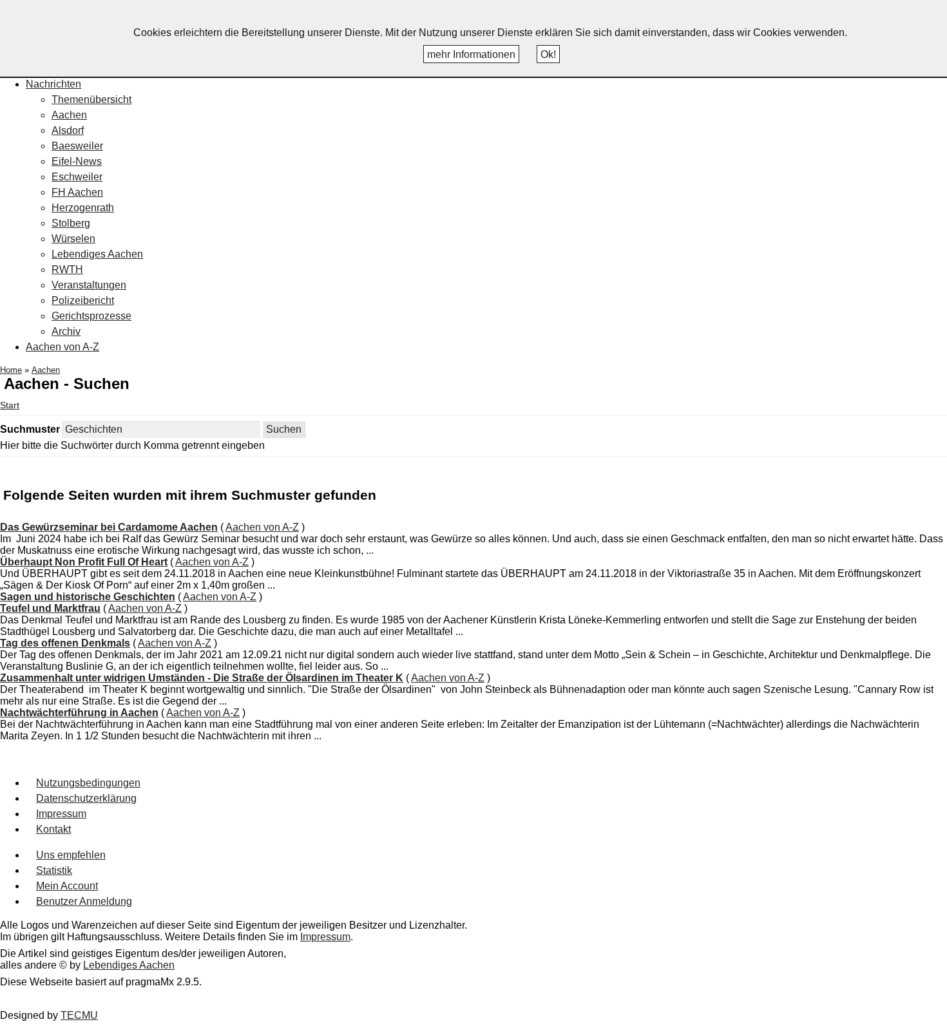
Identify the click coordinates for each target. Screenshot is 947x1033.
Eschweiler (77, 176)
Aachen (69, 114)
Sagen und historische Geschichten (87, 596)
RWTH (67, 269)
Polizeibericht (83, 300)
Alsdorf (68, 130)
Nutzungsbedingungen (88, 782)
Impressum (61, 813)
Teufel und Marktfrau (50, 608)
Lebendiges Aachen (97, 254)
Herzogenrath (83, 207)
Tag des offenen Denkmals (65, 643)
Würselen (73, 238)
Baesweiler (77, 145)
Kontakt (53, 829)
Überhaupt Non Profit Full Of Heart (83, 561)
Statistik (54, 870)
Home (11, 370)
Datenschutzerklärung (86, 798)
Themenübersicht (91, 99)
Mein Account (67, 885)
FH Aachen (77, 192)
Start (9, 405)
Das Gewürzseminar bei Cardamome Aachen (109, 527)
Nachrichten (53, 84)
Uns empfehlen (71, 854)
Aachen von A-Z (62, 346)
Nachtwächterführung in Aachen (79, 712)
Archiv (66, 331)
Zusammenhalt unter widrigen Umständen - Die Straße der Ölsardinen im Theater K (201, 677)
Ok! (548, 54)
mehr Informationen (471, 54)
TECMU (79, 1015)
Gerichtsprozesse (91, 315)
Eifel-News (77, 161)
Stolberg (71, 223)
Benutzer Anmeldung (84, 901)
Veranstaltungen (89, 285)
